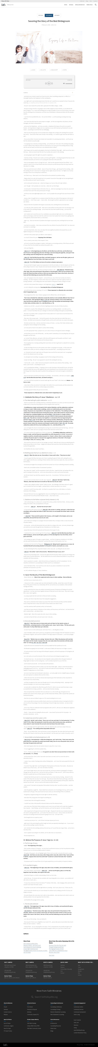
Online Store (90, 4)
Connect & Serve (8, 1012)
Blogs (51, 1031)
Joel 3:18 (44, 642)
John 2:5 (26, 552)
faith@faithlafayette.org (9, 972)
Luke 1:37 (29, 728)
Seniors (79, 975)
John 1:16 (26, 262)
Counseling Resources (55, 1026)
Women (80, 971)
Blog (87, 1)
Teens (79, 967)
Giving (75, 1028)
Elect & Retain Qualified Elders (31, 943)
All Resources (53, 1023)
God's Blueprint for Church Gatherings (32, 947)
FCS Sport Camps (8, 1031)
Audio (33, 70)
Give (91, 1)
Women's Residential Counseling (57, 1012)
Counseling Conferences (56, 1007)
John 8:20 (27, 516)
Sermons (71, 4)
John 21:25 (26, 855)
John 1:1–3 (27, 251)
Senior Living (77, 1014)
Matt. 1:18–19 (53, 414)
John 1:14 (26, 257)
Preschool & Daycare (32, 1009)
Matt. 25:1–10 (63, 423)
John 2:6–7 (27, 623)
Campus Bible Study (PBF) (33, 1026)
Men (79, 973)
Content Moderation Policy (80, 1033)
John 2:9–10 (27, 739)
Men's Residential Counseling (57, 1014)
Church (5, 1007)
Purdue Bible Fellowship (66, 969)
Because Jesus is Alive (54, 952)
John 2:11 (26, 867)
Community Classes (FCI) (33, 1014)
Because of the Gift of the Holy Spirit (57, 945)
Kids (79, 965)
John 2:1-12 (53, 25)
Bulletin (43, 70)
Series (65, 4)
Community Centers (78, 1007)
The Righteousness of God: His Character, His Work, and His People (35, 951)
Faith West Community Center (34, 1028)
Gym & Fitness (7, 1023)
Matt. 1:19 (26, 418)
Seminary (29, 1012)
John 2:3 (26, 455)
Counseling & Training (55, 1009)
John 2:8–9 (27, 720)
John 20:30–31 (60, 270)
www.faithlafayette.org (79, 1030)
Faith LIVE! (76, 1022)
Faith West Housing (31, 1023)
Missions (62, 967)
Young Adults (81, 969)
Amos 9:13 (26, 639)
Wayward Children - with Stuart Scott (32, 945)
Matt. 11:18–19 (45, 299)
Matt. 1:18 (32, 420)
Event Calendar (77, 1020)
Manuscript (54, 70)
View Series (51, 955)
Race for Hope (7, 1028)
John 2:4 (54, 480)
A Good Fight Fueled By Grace (31, 949)
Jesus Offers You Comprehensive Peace (58, 950)
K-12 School (30, 1007)
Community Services (78, 1009)
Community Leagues (8, 1026)
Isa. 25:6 (34, 642)
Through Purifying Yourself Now (56, 947)
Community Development (80, 1012)
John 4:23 (45, 509)
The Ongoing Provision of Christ (56, 949)
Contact (95, 1)
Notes (65, 70)
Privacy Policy (80, 1045)
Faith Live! (82, 1)
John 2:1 (54, 284)
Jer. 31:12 (38, 642)
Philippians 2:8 (48, 544)
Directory (76, 1025)
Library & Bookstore (80, 4)
